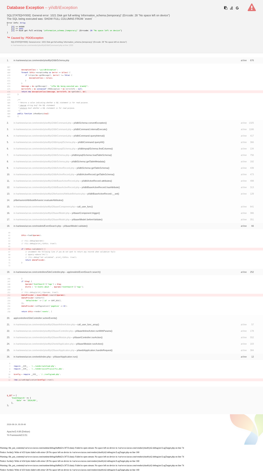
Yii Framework (14, 435)
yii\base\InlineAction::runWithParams (93, 331)
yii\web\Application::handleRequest (94, 350)
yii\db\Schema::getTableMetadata (88, 161)
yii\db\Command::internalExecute (90, 129)
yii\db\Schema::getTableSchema (92, 168)
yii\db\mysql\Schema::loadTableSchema (91, 155)
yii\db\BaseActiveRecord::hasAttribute (100, 187)
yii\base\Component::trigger (85, 213)
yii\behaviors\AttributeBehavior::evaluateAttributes (38, 200)
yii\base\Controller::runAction (87, 337)
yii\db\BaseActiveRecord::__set (102, 194)
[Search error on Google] (237, 7)
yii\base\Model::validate (74, 226)
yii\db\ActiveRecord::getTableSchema (95, 174)
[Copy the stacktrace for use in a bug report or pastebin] (225, 7)
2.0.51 (24, 435)
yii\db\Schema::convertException (89, 123)
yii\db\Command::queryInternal (88, 136)
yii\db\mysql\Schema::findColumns (94, 148)
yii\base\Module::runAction (89, 344)
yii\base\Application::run (64, 357)
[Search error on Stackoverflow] (231, 7)
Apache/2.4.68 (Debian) (18, 431)
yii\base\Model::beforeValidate (86, 219)
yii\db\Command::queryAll (90, 142)
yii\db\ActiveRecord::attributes (96, 181)
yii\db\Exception (63, 7)
